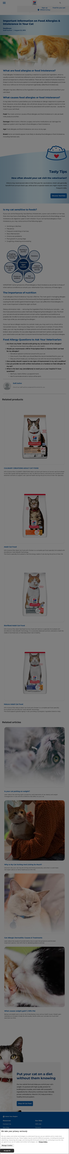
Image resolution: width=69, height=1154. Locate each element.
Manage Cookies (7, 1145)
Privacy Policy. (43, 1142)
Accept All (7, 1150)
